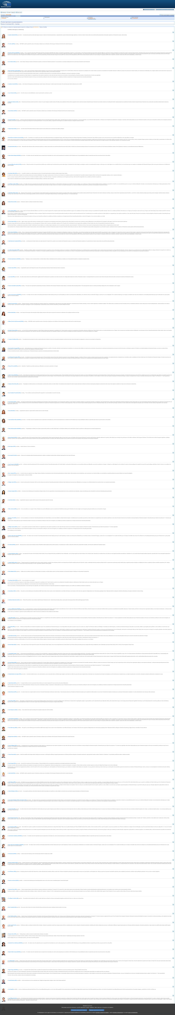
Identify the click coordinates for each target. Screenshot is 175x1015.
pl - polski (165, 9)
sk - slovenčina (169, 9)
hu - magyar (161, 9)
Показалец (4, 12)
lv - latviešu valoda (159, 9)
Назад (9, 12)
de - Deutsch (148, 9)
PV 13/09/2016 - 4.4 (91, 18)
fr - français (153, 9)
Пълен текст (20, 12)
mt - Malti (163, 9)
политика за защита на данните (102, 1012)
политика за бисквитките (118, 1012)
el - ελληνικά (151, 9)
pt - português (166, 9)
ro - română (168, 9)
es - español (144, 9)
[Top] (173, 32)
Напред (13, 12)
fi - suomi (172, 9)
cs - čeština (146, 9)
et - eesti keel (150, 9)
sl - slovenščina (170, 9)
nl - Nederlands (164, 9)
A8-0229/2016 (3, 18)
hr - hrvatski (156, 9)
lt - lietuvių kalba (160, 9)
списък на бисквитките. (133, 1012)
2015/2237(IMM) (8, 14)
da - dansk (147, 9)
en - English (152, 9)
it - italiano (157, 9)
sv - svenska (173, 9)
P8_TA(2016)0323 (135, 18)
